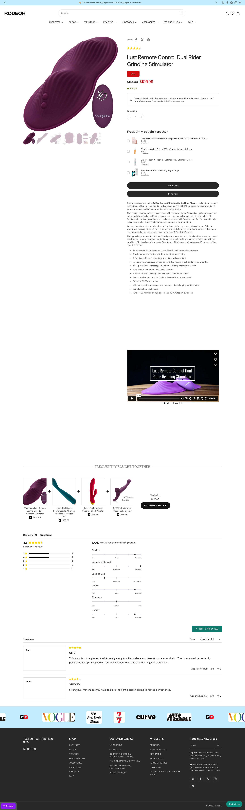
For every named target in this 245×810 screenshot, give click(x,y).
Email (193, 745)
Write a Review (210, 629)
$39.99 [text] (66, 520)
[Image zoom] (70, 84)
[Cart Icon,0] (238, 13)
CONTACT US (115, 749)
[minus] (130, 117)
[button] (140, 48)
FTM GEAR (108, 22)
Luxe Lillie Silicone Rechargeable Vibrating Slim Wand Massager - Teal (64, 512)
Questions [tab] (46, 535)
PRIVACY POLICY (157, 758)
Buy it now (173, 194)
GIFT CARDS (155, 754)
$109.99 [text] (37, 517)
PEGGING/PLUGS (172, 22)
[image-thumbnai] (29, 138)
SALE (190, 22)
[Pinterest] (231, 2)
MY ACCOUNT (115, 745)
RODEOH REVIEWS (158, 749)
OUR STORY (155, 745)
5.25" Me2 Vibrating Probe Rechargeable (122, 509)
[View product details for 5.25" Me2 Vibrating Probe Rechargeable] (122, 491)
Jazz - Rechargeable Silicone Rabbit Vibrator (93, 509)
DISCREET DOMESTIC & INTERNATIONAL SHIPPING (121, 755)
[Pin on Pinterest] (148, 40)
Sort (193, 639)
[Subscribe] (218, 745)
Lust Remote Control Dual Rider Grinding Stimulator (35, 511)
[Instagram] (236, 2)
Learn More (145, 143)
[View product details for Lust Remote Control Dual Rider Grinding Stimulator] (35, 491)
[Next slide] (216, 2)
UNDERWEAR (128, 22)
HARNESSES (54, 22)
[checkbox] (30, 517)
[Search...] (181, 13)
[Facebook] (227, 2)
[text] (122, 466)
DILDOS (72, 22)
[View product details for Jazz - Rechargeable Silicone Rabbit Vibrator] (93, 491)
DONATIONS (155, 767)
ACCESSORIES (148, 22)
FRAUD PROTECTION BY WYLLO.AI (124, 761)
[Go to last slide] (4, 2)
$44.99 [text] (95, 514)
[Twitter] (223, 2)
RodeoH (217, 805)
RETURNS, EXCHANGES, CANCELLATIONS (120, 766)
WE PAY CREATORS (118, 772)
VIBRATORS (89, 22)
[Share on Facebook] (136, 40)
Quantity (132, 111)
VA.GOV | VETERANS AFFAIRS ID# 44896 (165, 773)
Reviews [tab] (30, 535)
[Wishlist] (232, 13)
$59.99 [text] (124, 514)
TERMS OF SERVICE (158, 763)
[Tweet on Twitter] (142, 40)
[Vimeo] (240, 2)
